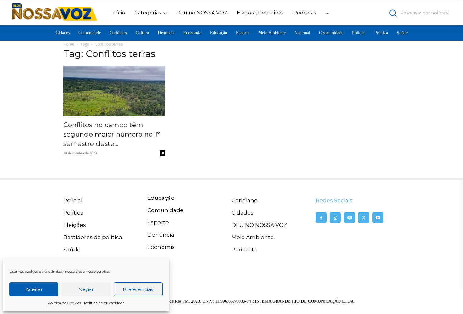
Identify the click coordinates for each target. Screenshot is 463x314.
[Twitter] (363, 217)
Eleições (74, 225)
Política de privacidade (104, 302)
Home (68, 44)
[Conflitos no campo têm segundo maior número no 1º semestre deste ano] (114, 91)
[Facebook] (321, 217)
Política (73, 213)
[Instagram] (335, 217)
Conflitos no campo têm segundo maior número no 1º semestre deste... (111, 134)
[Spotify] (349, 217)
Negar (86, 289)
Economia (161, 247)
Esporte (158, 222)
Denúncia (160, 235)
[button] (397, 13)
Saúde (72, 249)
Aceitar (34, 289)
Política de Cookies (64, 302)
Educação (160, 198)
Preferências (138, 289)
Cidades (243, 213)
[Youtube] (377, 217)
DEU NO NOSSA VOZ (259, 225)
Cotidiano (245, 200)
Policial (73, 200)
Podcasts (244, 249)
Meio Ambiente (253, 237)
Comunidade (165, 210)
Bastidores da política (92, 237)
